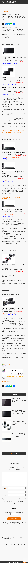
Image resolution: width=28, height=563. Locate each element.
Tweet (3, 360)
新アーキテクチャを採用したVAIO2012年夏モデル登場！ (13, 545)
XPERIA (6, 11)
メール (5, 492)
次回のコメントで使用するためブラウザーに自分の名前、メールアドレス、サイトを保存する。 (14, 501)
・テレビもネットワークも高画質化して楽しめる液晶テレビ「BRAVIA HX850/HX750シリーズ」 (14, 131)
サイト (4, 495)
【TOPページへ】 (6, 382)
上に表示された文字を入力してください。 (14, 512)
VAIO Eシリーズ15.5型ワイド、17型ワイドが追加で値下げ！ (14, 537)
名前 (4, 488)
